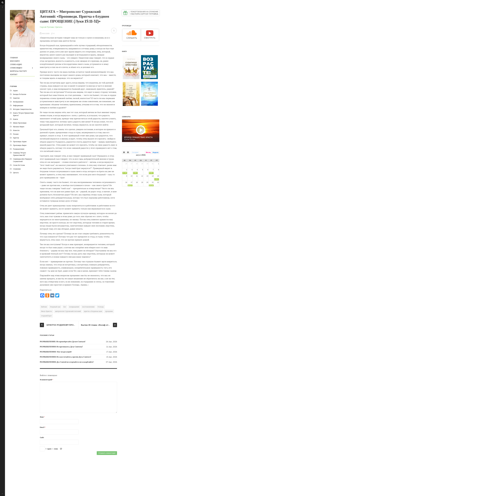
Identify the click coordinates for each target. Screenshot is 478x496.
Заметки (16, 98)
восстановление (88, 307)
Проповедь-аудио (20, 141)
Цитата (16, 173)
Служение (17, 169)
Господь (101, 307)
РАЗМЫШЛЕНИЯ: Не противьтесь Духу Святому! (61, 346)
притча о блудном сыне (93, 311)
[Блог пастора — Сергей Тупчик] (22, 28)
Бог (64, 307)
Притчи (16, 138)
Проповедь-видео (20, 145)
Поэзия (16, 134)
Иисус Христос (46, 311)
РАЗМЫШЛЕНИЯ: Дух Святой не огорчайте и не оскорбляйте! (66, 362)
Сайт (42, 437)
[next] (128, 152)
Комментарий (46, 380)
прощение (109, 311)
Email (42, 427)
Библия (44, 307)
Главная (14, 58)
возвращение (74, 307)
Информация (18, 105)
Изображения (18, 102)
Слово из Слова (19, 165)
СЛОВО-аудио (16, 64)
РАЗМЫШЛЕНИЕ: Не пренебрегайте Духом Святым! (62, 341)
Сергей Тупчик (47, 27)
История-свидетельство (22, 109)
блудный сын (55, 307)
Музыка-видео (18, 127)
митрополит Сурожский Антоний (68, 311)
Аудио (15, 91)
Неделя (155, 152)
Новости (16, 130)
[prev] (124, 152)
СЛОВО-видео (16, 68)
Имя (42, 417)
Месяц (148, 152)
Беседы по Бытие (19, 94)
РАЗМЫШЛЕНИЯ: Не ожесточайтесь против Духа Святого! (65, 357)
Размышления (18, 149)
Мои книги (15, 61)
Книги (15, 119)
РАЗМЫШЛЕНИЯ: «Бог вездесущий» (56, 352)
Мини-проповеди (19, 123)
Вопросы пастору (18, 71)
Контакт (13, 74)
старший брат (46, 316)
